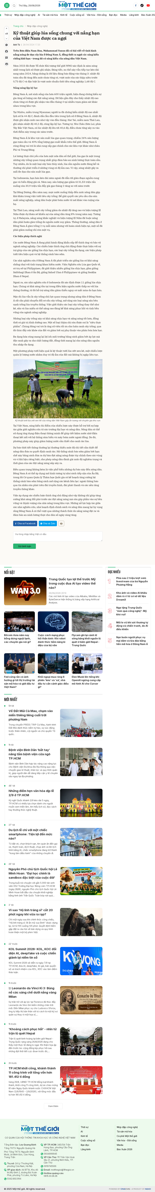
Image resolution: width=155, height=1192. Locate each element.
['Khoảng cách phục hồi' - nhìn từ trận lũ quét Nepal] (81, 1041)
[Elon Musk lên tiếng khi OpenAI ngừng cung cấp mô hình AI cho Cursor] (87, 663)
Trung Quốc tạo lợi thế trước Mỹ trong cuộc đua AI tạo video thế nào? (72, 583)
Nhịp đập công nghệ (24, 14)
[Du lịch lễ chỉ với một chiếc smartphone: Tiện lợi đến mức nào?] (81, 842)
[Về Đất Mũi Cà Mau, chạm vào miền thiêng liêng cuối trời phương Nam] (81, 723)
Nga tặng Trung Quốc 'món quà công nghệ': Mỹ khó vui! (131, 611)
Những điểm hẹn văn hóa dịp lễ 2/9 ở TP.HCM (31, 793)
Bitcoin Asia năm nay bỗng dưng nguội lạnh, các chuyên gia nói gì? (17, 638)
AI (39, 14)
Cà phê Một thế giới (127, 1136)
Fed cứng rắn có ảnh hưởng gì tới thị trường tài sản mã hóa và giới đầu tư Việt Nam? (19, 681)
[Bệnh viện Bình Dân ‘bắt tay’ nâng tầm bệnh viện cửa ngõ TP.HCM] (81, 762)
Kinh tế (63, 14)
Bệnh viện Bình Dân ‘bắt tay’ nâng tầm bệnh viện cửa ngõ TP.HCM (29, 754)
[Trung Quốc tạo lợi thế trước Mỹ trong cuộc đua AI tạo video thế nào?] (25, 591)
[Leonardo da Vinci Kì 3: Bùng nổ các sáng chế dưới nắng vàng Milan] (81, 1000)
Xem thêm (53, 1106)
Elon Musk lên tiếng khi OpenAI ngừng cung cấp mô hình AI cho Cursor (86, 680)
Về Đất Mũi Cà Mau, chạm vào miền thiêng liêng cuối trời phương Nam (31, 715)
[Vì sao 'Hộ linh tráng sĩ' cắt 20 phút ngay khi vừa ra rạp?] (81, 922)
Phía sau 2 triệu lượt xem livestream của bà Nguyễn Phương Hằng (132, 581)
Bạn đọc (113, 14)
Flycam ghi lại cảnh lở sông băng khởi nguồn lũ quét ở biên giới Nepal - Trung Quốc (86, 640)
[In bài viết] (6, 64)
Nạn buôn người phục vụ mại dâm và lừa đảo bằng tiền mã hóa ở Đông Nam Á (132, 641)
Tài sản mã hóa (50, 14)
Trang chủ (18, 26)
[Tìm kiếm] (14, 5)
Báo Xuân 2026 (124, 1149)
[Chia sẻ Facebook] (6, 51)
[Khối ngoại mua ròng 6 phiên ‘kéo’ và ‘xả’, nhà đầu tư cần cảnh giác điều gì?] (53, 663)
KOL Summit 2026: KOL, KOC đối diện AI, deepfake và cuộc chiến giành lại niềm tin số (32, 953)
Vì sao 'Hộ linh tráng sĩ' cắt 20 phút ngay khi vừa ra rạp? (31, 912)
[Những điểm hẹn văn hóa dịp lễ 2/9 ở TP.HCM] (81, 803)
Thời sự (8, 14)
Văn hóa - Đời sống (97, 14)
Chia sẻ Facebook (26, 523)
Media (123, 14)
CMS (125, 1189)
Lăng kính (134, 14)
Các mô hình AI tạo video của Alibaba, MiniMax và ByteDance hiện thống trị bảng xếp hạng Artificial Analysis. (74, 599)
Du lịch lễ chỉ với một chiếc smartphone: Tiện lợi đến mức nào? (30, 834)
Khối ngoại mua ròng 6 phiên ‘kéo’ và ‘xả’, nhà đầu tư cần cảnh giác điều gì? (53, 681)
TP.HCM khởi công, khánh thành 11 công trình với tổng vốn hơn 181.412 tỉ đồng (32, 1072)
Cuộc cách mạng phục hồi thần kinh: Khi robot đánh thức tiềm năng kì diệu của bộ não (52, 640)
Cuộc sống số (77, 14)
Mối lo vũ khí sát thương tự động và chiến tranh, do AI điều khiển (132, 626)
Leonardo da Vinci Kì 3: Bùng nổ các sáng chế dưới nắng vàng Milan (32, 992)
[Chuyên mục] (7, 5)
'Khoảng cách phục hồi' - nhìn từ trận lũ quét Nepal (33, 1031)
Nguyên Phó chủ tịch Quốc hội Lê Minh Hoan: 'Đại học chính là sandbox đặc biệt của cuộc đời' (33, 873)
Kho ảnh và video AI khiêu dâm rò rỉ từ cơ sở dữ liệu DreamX (131, 596)
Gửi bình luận (24, 546)
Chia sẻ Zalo (49, 523)
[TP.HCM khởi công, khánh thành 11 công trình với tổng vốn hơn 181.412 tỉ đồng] (81, 1080)
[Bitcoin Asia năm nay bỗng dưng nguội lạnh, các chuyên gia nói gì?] (19, 621)
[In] (61, 523)
